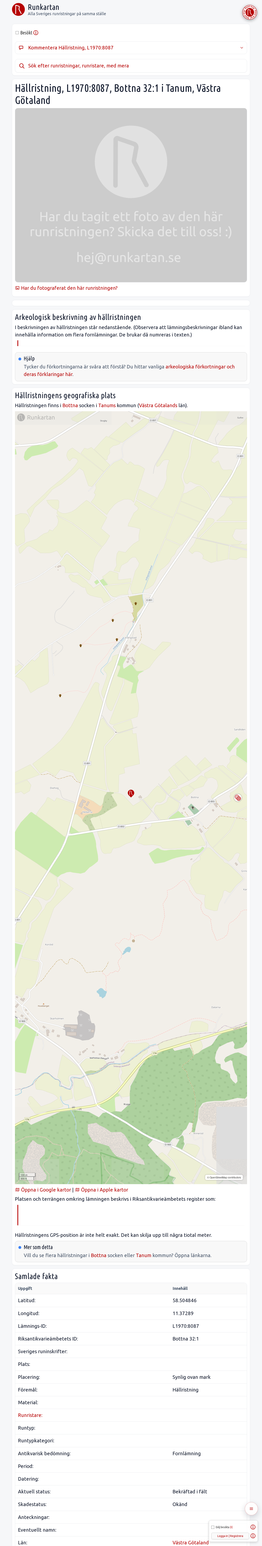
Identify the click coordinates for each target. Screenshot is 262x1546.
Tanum (143, 1255)
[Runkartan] (18, 9)
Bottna (70, 405)
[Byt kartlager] (238, 798)
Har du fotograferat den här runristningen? (68, 288)
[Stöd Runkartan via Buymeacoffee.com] (250, 12)
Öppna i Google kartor (45, 1190)
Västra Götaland (191, 1542)
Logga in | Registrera (230, 1536)
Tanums (107, 405)
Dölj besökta (224, 1527)
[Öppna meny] (251, 1508)
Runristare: (30, 1415)
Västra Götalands (158, 405)
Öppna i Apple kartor (104, 1190)
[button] (131, 793)
